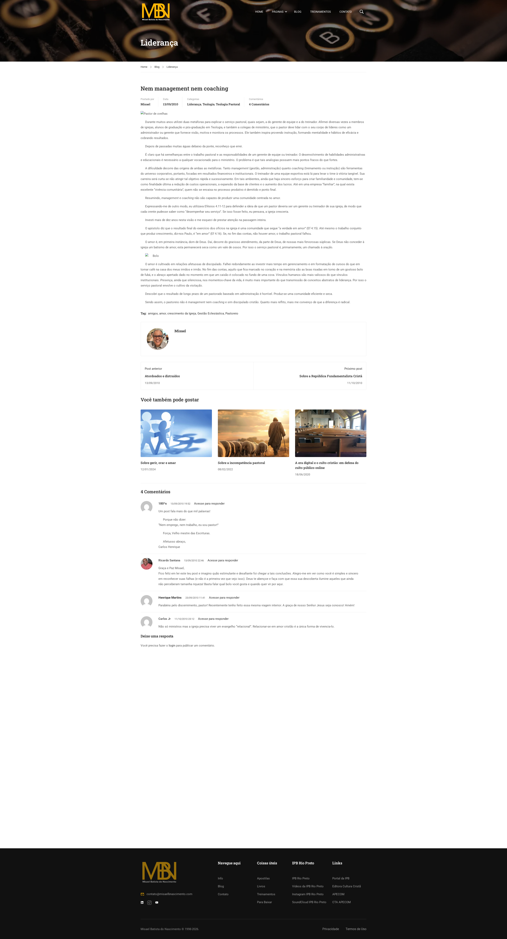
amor (162, 313)
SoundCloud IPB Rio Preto (309, 902)
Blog (297, 11)
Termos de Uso (356, 929)
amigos (153, 313)
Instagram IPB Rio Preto (308, 894)
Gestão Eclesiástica (210, 313)
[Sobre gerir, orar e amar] (176, 433)
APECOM (338, 894)
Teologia (208, 104)
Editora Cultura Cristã (346, 886)
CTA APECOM (341, 902)
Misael (145, 104)
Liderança (172, 66)
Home (259, 11)
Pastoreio (231, 313)
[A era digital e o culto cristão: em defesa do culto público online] (330, 433)
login (172, 645)
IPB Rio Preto (301, 878)
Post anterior (153, 368)
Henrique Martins (170, 597)
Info (220, 878)
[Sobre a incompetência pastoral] (253, 433)
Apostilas (263, 878)
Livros (261, 886)
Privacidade (330, 929)
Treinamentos (320, 11)
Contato (345, 11)
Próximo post (353, 368)
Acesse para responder (209, 503)
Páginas (277, 11)
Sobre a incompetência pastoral (241, 463)
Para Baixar (264, 902)
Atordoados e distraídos (162, 376)
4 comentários (259, 104)
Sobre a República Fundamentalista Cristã (330, 376)
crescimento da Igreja (181, 313)
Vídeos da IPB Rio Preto (308, 886)
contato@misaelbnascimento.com (169, 894)
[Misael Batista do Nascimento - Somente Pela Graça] (156, 12)
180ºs (162, 503)
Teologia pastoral (228, 104)
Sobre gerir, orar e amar (158, 463)
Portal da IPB (340, 878)
